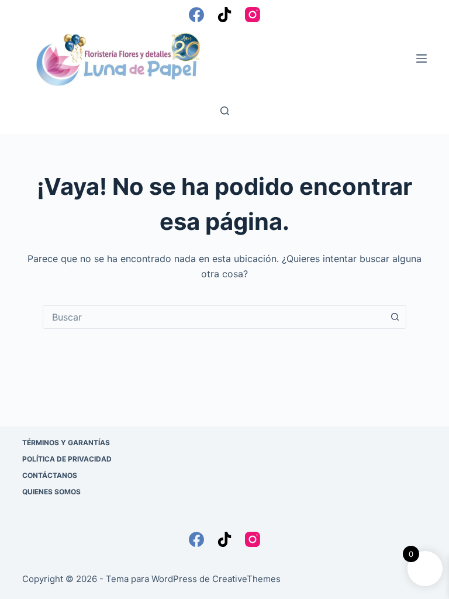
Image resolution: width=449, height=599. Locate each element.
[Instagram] (252, 14)
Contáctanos (49, 475)
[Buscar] (224, 110)
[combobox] (213, 317)
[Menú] (421, 58)
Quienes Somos (51, 491)
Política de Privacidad (67, 459)
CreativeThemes (246, 578)
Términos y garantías (66, 442)
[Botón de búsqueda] (395, 317)
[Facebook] (196, 14)
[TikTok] (224, 14)
